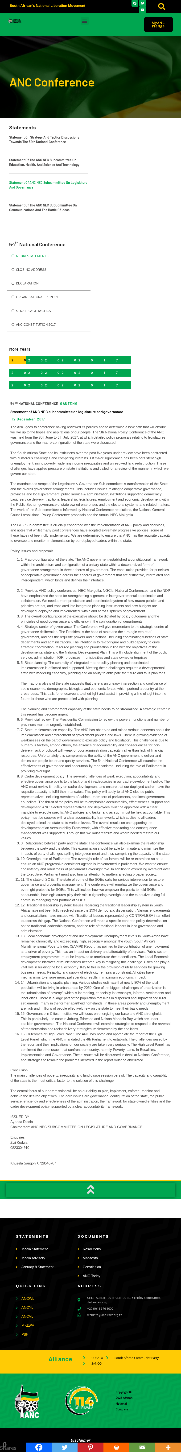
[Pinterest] (90, 1447)
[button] (161, 7)
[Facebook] (39, 1447)
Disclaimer (80, 1440)
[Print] (116, 1447)
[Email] (142, 1447)
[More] (168, 1447)
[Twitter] (65, 1447)
